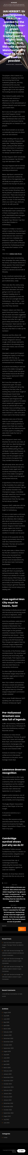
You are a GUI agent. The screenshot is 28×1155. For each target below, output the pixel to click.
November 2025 (8, 1042)
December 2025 (8, 1038)
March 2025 (7, 1067)
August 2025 (7, 1051)
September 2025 (9, 1048)
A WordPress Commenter (9, 994)
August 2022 (7, 1116)
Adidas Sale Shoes (15, 254)
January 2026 (7, 1035)
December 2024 (8, 1077)
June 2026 (7, 1019)
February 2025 (8, 1071)
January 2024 (8, 1093)
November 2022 (8, 1106)
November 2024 (8, 1080)
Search (4, 926)
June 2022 (6, 1123)
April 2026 (6, 1025)
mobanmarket (18, 64)
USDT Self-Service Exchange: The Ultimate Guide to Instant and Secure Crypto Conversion (13, 953)
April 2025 (6, 1064)
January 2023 (7, 1100)
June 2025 (7, 1058)
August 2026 (7, 1012)
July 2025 (6, 1055)
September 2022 (8, 1113)
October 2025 (8, 1045)
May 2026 (6, 1022)
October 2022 (8, 1110)
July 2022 (6, 1119)
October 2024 (8, 1084)
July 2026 (6, 1016)
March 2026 (7, 1029)
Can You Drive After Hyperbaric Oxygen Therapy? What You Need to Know (12, 945)
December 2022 (8, 1103)
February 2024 (8, 1090)
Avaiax (14, 2)
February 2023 (8, 1097)
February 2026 (8, 1032)
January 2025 (7, 1074)
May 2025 (6, 1061)
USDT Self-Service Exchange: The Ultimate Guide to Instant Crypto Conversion (12, 961)
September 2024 (9, 1087)
